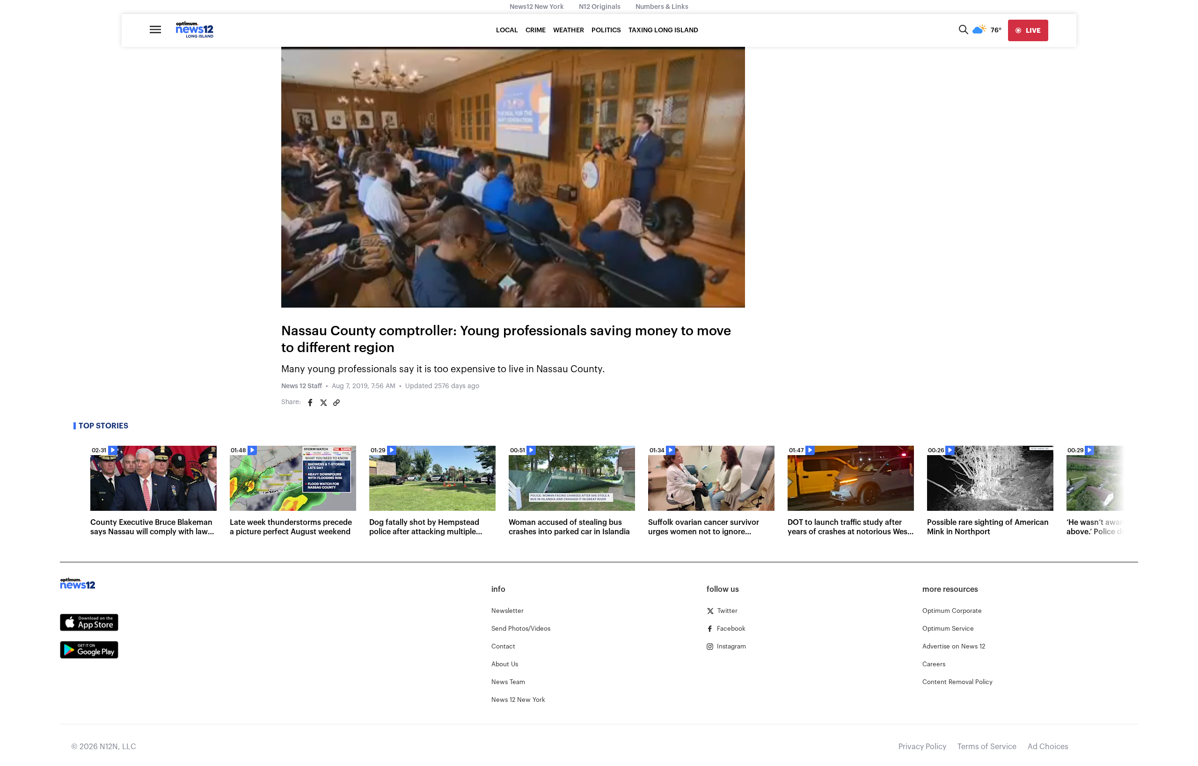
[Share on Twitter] (323, 402)
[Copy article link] (336, 402)
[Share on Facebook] (310, 402)
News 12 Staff (301, 386)
